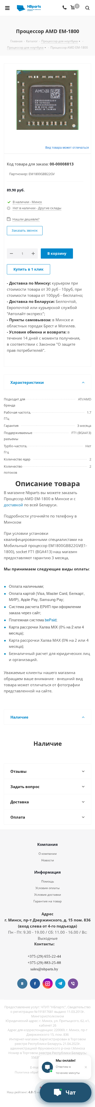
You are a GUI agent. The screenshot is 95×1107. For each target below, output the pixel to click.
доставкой (13, 504)
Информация (47, 872)
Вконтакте (22, 983)
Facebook (35, 983)
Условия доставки (47, 894)
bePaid (50, 619)
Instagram (48, 983)
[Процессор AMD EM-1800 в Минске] (47, 100)
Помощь (47, 881)
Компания (47, 844)
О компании (48, 853)
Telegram (60, 983)
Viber (73, 983)
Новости (47, 860)
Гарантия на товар (47, 901)
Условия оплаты (47, 888)
